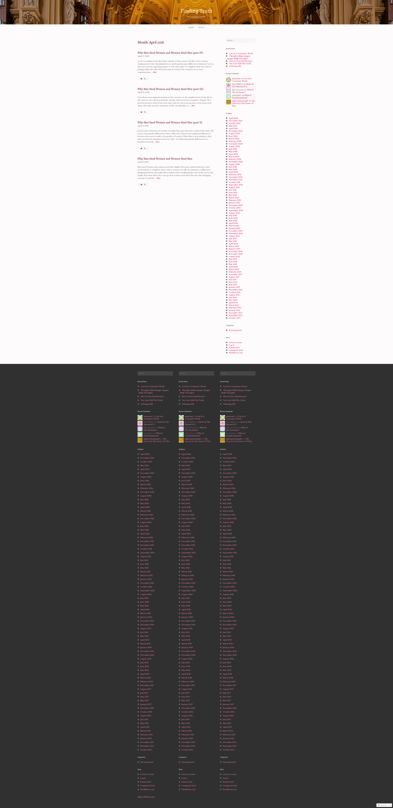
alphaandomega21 (240, 101)
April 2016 (233, 303)
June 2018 (233, 262)
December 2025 (236, 121)
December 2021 (235, 177)
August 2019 (234, 236)
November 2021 (235, 180)
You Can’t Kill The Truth (240, 64)
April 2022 (233, 172)
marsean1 (236, 79)
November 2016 (235, 290)
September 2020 (236, 210)
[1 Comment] (141, 184)
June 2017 (233, 282)
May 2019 (233, 241)
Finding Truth (196, 11)
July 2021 (233, 190)
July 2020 (233, 216)
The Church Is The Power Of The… (243, 103)
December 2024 (235, 131)
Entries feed (234, 348)
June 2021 (233, 192)
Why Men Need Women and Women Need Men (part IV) (170, 53)
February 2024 (235, 141)
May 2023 (233, 151)
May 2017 (233, 285)
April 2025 (233, 128)
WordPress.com (235, 353)
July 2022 (233, 167)
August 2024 (234, 134)
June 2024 (233, 136)
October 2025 (235, 123)
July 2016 (233, 297)
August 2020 (234, 213)
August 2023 (234, 146)
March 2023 (234, 157)
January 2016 (234, 310)
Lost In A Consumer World (241, 53)
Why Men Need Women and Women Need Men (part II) (170, 122)
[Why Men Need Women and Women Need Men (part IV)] (144, 79)
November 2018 (235, 254)
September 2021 (236, 185)
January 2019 (234, 249)
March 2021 (234, 198)
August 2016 (234, 295)
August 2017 (234, 277)
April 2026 (233, 118)
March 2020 (234, 226)
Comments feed (236, 350)
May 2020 (233, 221)
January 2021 (234, 203)
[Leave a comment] (141, 79)
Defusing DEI (235, 66)
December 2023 (236, 144)
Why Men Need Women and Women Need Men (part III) (170, 89)
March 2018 (234, 269)
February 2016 (235, 308)
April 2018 (233, 267)
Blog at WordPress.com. (146, 797)
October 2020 (235, 208)
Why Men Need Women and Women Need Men (165, 159)
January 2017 (234, 287)
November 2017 (235, 274)
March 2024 (234, 139)
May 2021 (233, 195)
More (155, 72)
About (201, 27)
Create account (235, 342)
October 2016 (234, 292)
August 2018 (234, 257)
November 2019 (235, 233)
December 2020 (236, 205)
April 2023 (233, 154)
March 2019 (234, 246)
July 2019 (233, 239)
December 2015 (235, 313)
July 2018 (233, 259)
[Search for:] (240, 40)
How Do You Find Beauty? (240, 61)
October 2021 (234, 182)
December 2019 (235, 231)
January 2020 (234, 228)
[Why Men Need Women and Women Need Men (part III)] (144, 112)
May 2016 (233, 300)
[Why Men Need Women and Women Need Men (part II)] (144, 148)
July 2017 (233, 280)
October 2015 (234, 318)
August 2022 (234, 164)
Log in (231, 345)
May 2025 (233, 126)
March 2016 (234, 305)
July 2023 (233, 149)
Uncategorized (235, 330)
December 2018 (235, 251)
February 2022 (235, 175)
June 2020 (233, 218)
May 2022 (233, 169)
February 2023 (235, 159)
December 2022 (236, 162)
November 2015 (235, 315)
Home (191, 27)
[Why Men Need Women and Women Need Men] (144, 184)
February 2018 (235, 272)
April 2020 (233, 223)
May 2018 (233, 264)
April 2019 (233, 244)
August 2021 (234, 187)
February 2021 (235, 200)
